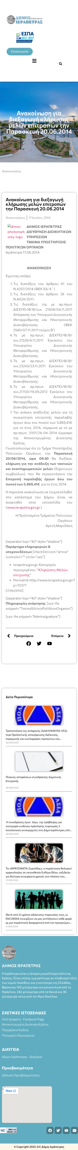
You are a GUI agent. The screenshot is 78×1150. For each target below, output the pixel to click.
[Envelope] (74, 1130)
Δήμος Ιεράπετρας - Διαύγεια (22, 1056)
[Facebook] (28, 643)
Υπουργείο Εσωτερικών (18, 1035)
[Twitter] (39, 643)
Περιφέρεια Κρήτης (15, 1030)
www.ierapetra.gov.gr (23, 507)
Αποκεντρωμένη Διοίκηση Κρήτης (25, 1024)
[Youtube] (49, 643)
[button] (34, 61)
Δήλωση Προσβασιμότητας (21, 1075)
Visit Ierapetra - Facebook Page (23, 1019)
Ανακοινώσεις (11, 171)
